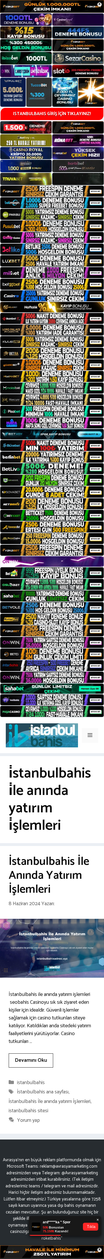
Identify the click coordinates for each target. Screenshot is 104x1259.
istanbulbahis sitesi (28, 1110)
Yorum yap (28, 1120)
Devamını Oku (31, 1060)
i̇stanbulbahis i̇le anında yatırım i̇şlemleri (49, 1101)
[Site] (52, 191)
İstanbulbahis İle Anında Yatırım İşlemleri (49, 875)
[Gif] (52, 307)
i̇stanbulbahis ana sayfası (42, 1092)
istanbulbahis (31, 1082)
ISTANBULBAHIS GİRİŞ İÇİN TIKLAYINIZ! (52, 113)
